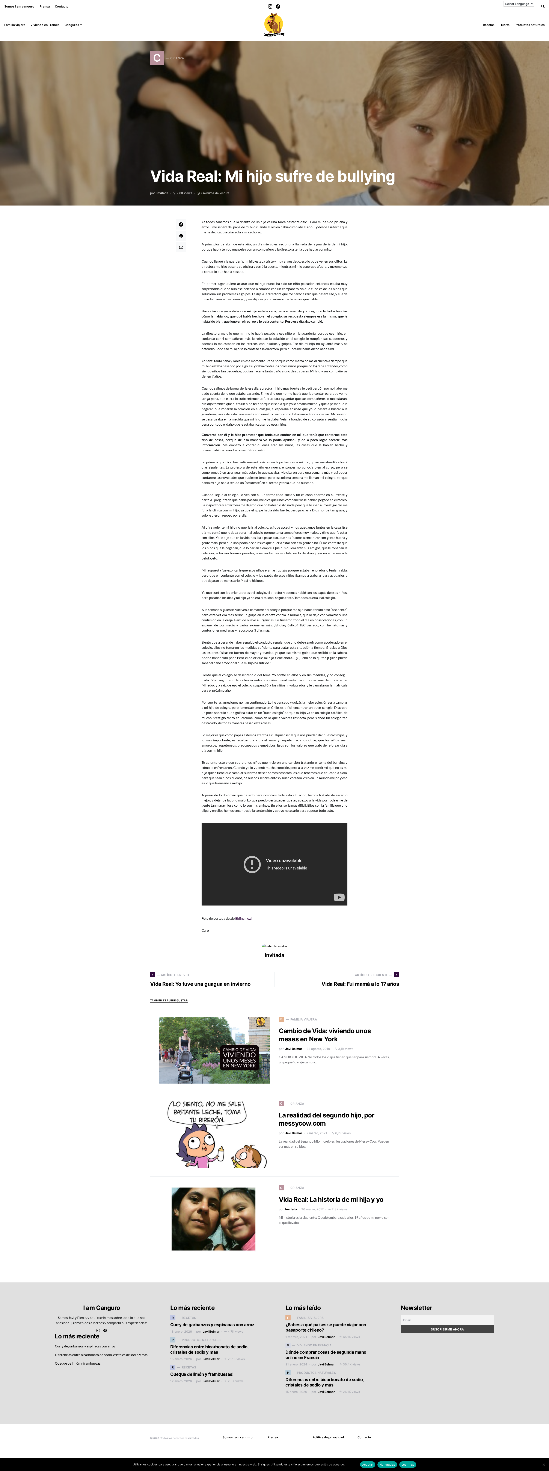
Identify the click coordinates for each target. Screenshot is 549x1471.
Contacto (61, 6)
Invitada (162, 193)
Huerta (505, 25)
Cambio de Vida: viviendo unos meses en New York (325, 1035)
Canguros (72, 25)
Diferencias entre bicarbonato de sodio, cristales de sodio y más (101, 1355)
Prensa (44, 6)
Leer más (352, 1464)
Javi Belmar (293, 1049)
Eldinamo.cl (243, 918)
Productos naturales (530, 25)
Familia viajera (14, 25)
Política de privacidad (328, 1437)
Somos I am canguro (19, 6)
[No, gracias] (543, 1464)
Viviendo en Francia (44, 25)
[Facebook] (278, 6)
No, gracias (387, 1464)
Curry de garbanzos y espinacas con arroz (85, 1346)
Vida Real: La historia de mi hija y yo (331, 1199)
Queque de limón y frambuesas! (78, 1363)
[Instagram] (270, 6)
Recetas (489, 25)
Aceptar (367, 1464)
